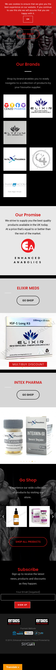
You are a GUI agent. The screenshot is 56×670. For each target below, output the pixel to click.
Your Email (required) (28, 592)
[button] (3, 341)
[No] (52, 12)
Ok (27, 19)
